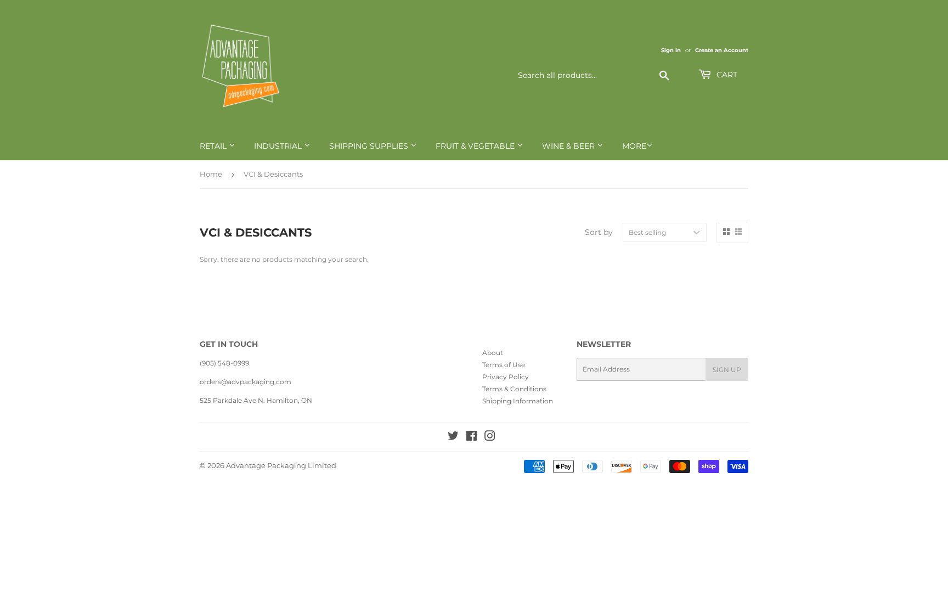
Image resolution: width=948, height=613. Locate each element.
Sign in (671, 50)
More (634, 146)
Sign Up (727, 369)
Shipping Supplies (369, 146)
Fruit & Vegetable (476, 146)
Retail (214, 146)
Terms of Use (503, 365)
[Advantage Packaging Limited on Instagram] (489, 438)
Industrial (279, 146)
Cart (725, 75)
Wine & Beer (569, 146)
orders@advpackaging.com (245, 382)
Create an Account (721, 50)
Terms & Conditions (514, 389)
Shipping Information (517, 401)
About (492, 352)
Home (211, 174)
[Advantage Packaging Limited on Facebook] (471, 438)
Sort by (599, 232)
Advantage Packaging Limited (281, 465)
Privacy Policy (505, 377)
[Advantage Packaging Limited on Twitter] (453, 438)
